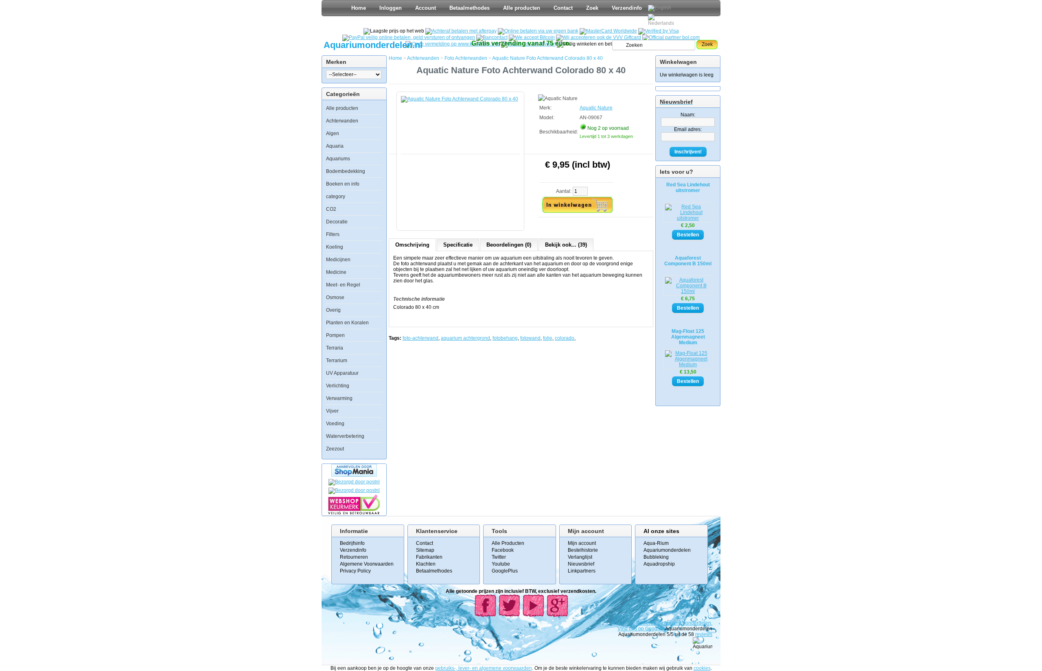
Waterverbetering (345, 436)
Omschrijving (412, 245)
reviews (703, 634)
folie (547, 338)
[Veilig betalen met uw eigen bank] (354, 490)
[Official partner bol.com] (671, 37)
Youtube (501, 564)
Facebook (503, 550)
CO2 (331, 209)
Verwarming (339, 398)
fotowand (530, 338)
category (335, 196)
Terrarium (336, 360)
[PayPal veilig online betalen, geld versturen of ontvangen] (408, 37)
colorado (564, 338)
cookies (702, 668)
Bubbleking (656, 557)
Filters (332, 234)
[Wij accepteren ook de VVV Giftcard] (598, 37)
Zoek (592, 8)
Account (425, 8)
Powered (646, 623)
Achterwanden (342, 121)
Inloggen (390, 8)
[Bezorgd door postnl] (354, 482)
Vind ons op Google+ (640, 629)
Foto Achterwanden (465, 58)
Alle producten (521, 8)
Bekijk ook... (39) (566, 245)
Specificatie (458, 245)
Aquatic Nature (596, 108)
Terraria (334, 348)
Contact (563, 8)
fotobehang (505, 338)
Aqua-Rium (656, 543)
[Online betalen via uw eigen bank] (538, 31)
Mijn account (582, 543)
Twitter (499, 557)
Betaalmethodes (469, 8)
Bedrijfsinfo (352, 543)
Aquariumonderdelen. (688, 623)
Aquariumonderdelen (667, 550)
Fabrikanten (429, 557)
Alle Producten (508, 543)
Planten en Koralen (347, 323)
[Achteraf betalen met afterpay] (461, 31)
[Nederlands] (662, 20)
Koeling (334, 247)
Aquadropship (659, 564)
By (660, 623)
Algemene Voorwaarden (367, 564)
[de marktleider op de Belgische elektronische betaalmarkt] (492, 37)
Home (358, 8)
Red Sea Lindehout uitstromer (688, 187)
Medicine (336, 272)
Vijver (332, 411)
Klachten (426, 564)
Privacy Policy (355, 571)
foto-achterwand (420, 338)
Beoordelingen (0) (508, 245)
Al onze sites (661, 531)
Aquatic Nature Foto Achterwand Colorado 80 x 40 (547, 58)
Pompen (335, 335)
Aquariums (338, 159)
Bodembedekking (345, 171)
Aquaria (335, 146)
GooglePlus (505, 571)
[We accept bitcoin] (532, 37)
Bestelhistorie (583, 550)
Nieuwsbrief (581, 564)
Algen (332, 133)
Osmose (335, 297)
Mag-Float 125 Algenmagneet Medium (688, 336)
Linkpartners (581, 571)
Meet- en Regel (343, 285)
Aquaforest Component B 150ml (687, 261)
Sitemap (425, 550)
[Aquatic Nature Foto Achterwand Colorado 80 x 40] (462, 157)
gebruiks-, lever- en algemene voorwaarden (483, 668)
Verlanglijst (580, 557)
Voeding (335, 423)
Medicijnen (338, 259)
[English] (659, 8)
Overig (333, 310)
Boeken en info (342, 184)
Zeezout (335, 449)
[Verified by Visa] (658, 31)
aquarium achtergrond (465, 338)
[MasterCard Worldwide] (608, 31)
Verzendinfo (627, 8)
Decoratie (337, 222)
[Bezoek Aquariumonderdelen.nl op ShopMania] (354, 475)
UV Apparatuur (342, 373)
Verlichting (337, 386)
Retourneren (354, 557)
